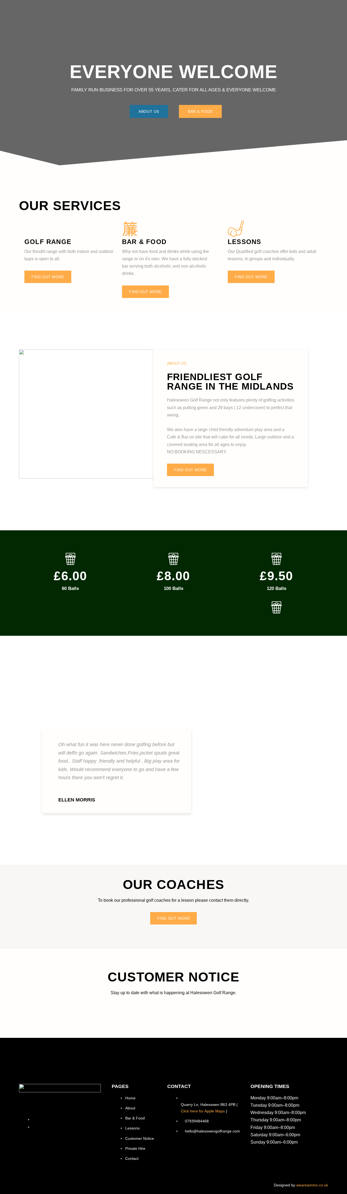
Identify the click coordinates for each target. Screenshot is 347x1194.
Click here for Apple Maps (203, 1111)
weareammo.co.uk (312, 1185)
